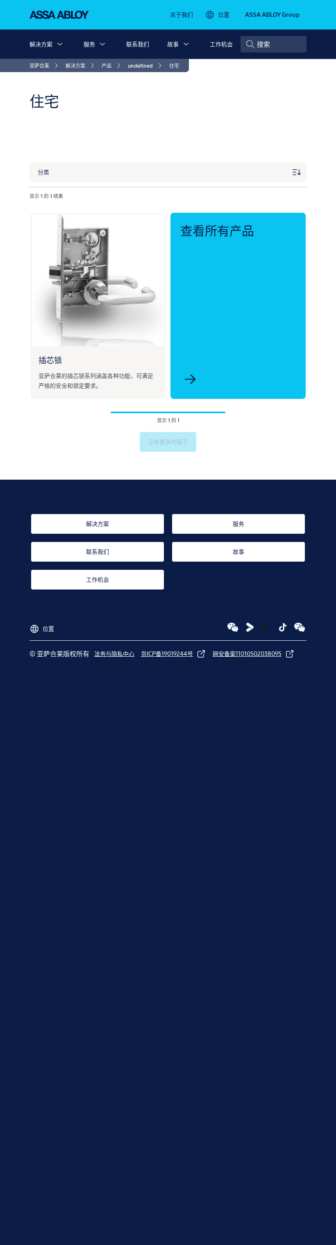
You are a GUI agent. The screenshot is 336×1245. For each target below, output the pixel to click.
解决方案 (41, 44)
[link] (181, 15)
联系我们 (137, 44)
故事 (173, 44)
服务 (89, 44)
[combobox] (273, 44)
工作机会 (221, 44)
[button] (60, 44)
